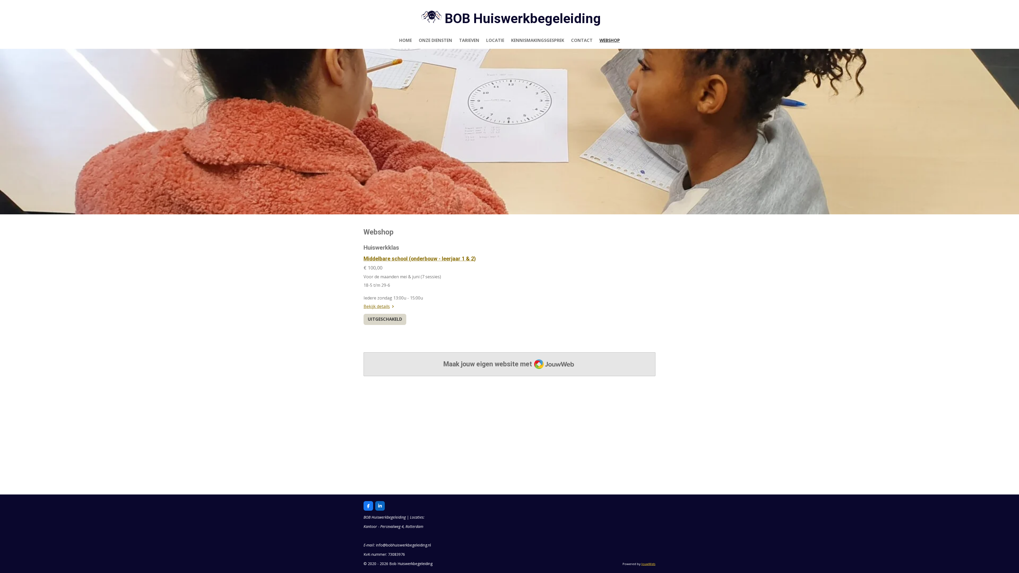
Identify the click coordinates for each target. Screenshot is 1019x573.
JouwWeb (648, 564)
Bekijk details (377, 306)
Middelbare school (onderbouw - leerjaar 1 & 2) (420, 259)
